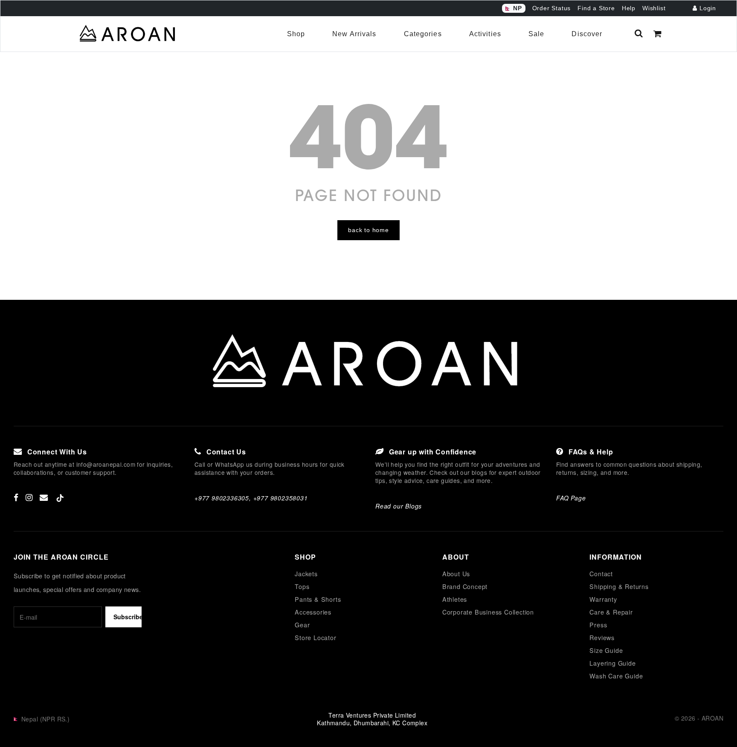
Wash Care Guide (616, 675)
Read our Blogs (398, 506)
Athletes (454, 599)
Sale (536, 33)
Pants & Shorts (318, 599)
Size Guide (606, 650)
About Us (456, 573)
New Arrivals (354, 33)
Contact (601, 573)
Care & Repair (611, 611)
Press (598, 624)
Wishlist (653, 8)
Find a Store (596, 8)
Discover (587, 33)
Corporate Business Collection (488, 611)
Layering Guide (612, 662)
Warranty (603, 599)
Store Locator (315, 637)
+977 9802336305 (221, 498)
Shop (296, 33)
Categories (423, 33)
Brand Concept (464, 586)
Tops (302, 586)
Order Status (551, 8)
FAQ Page (571, 498)
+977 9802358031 (280, 498)
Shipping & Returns (618, 586)
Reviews (602, 637)
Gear (302, 624)
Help (628, 8)
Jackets (306, 573)
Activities (485, 33)
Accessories (313, 611)
